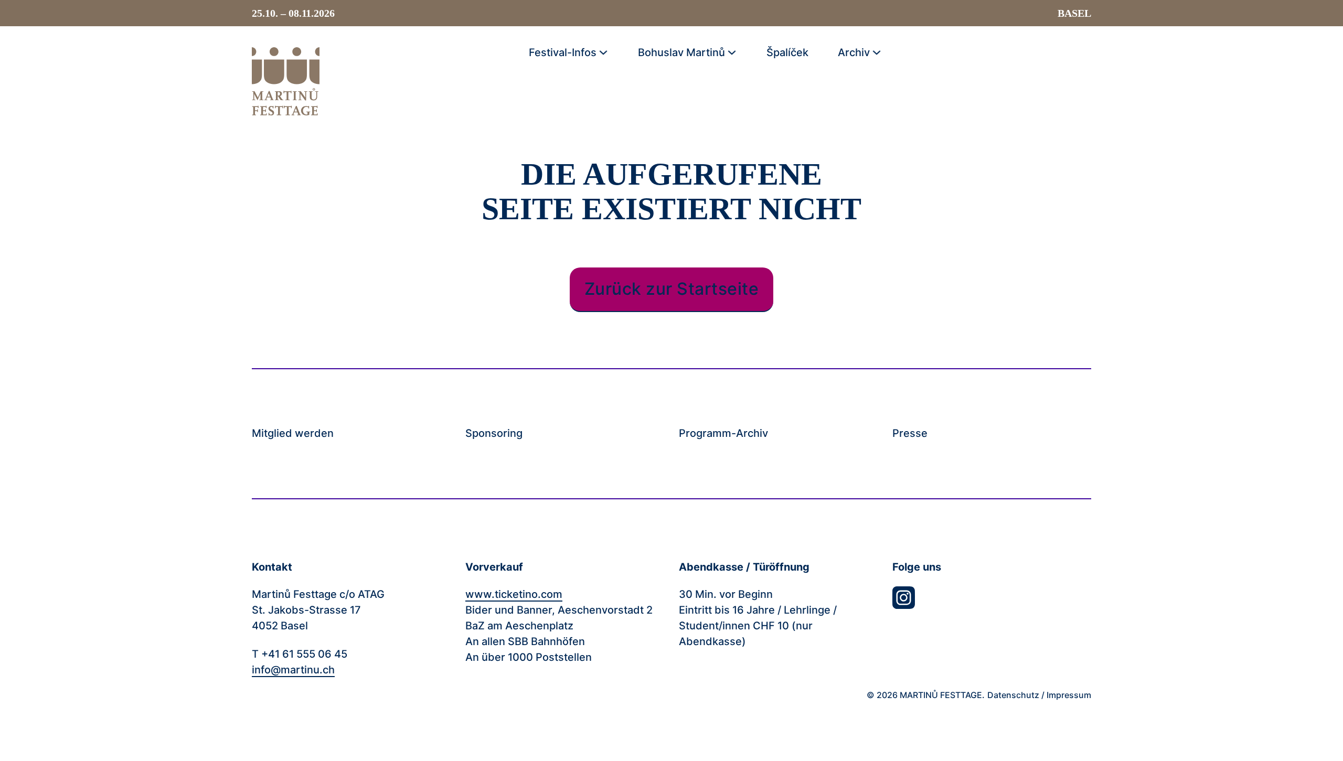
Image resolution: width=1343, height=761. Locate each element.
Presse (910, 434)
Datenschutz (1013, 695)
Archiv (854, 52)
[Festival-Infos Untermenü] (603, 52)
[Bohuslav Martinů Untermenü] (732, 52)
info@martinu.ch (293, 669)
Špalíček (787, 52)
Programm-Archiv (723, 434)
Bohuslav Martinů (681, 52)
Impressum (1069, 695)
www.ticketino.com (513, 594)
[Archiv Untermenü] (876, 52)
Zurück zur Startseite (671, 288)
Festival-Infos (562, 52)
